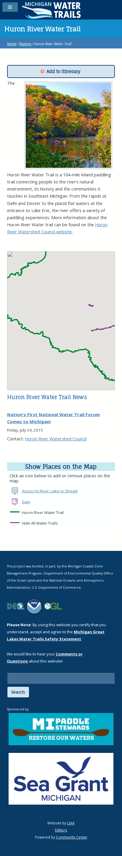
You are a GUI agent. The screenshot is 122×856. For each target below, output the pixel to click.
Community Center (71, 837)
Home (11, 43)
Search (18, 692)
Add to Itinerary (63, 71)
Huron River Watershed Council (55, 439)
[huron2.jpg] (68, 125)
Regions (25, 43)
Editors (61, 830)
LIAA (71, 823)
